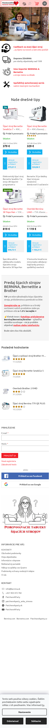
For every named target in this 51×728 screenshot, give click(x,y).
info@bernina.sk (13, 589)
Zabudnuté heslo (8, 464)
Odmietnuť (13, 721)
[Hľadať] (30, 3)
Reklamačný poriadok (10, 564)
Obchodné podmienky (11, 553)
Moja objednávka (8, 557)
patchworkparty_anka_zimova (19, 601)
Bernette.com (23, 618)
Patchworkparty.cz (38, 618)
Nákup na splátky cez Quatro (14, 567)
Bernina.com (9, 618)
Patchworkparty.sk (14, 605)
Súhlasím (36, 721)
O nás (3, 574)
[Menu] (44, 3)
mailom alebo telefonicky (26, 325)
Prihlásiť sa (10, 455)
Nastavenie (24, 712)
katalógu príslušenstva (32, 316)
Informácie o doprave (10, 560)
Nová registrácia (8, 461)
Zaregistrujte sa (12, 305)
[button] (4, 24)
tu (43, 704)
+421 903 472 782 (14, 593)
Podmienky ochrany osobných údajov (17, 571)
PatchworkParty (13, 597)
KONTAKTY (6, 549)
